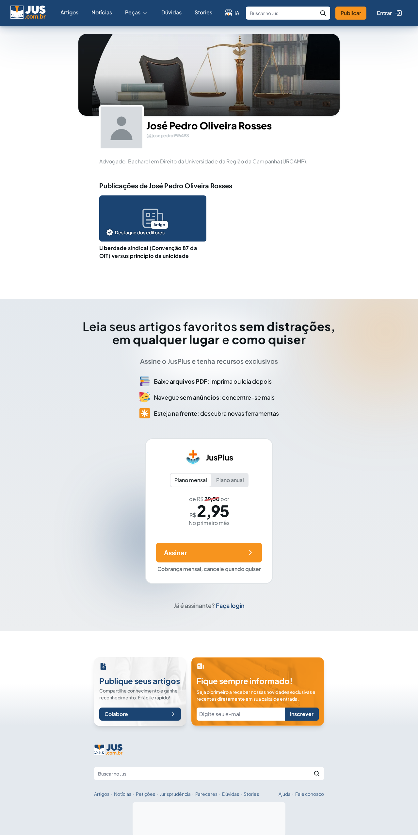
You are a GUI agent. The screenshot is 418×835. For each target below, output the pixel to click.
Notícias (101, 12)
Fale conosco (309, 794)
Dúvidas (171, 12)
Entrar (384, 12)
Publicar (351, 12)
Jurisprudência (175, 794)
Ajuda (285, 794)
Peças (132, 12)
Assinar (175, 552)
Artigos (69, 12)
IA (236, 12)
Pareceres (206, 794)
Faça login (230, 605)
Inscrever (302, 713)
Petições (145, 794)
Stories (203, 12)
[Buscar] (323, 13)
